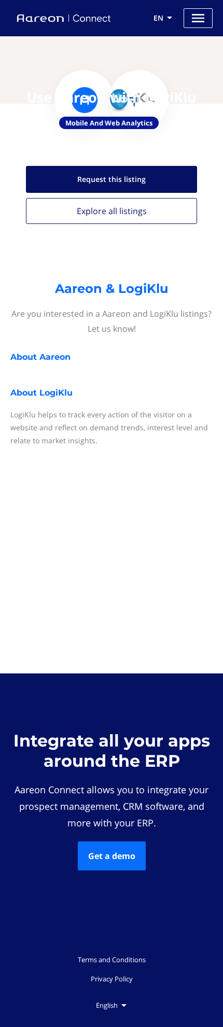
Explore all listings (112, 211)
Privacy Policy (112, 978)
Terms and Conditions (112, 959)
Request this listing (111, 179)
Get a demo (111, 856)
